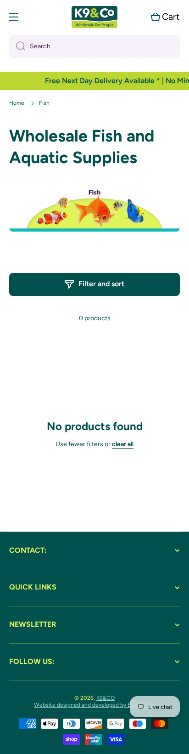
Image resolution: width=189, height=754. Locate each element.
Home (16, 103)
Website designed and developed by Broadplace (94, 705)
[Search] (17, 46)
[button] (165, 17)
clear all (122, 444)
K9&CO (105, 698)
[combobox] (94, 46)
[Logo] (94, 17)
